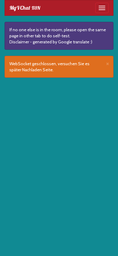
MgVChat (24, 7)
